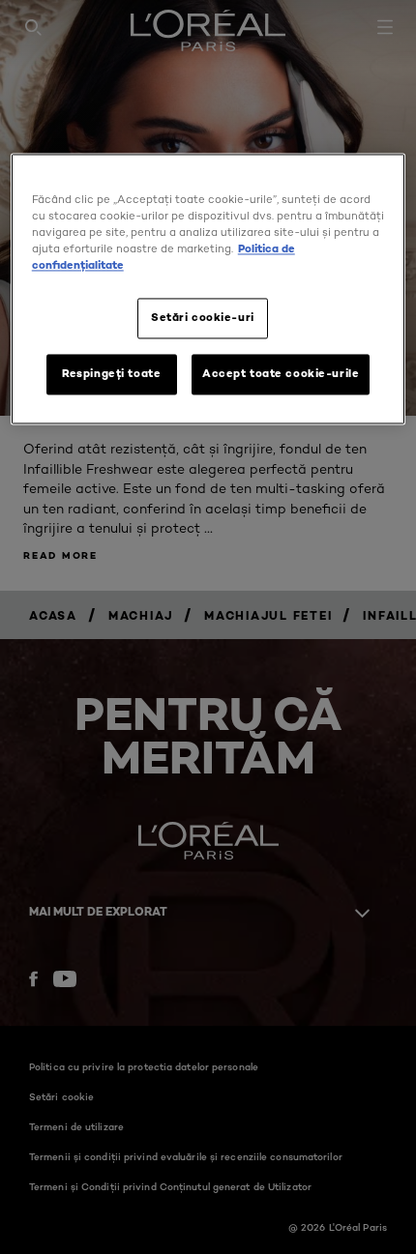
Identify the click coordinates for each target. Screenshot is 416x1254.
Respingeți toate (111, 373)
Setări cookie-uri (202, 317)
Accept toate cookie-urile (280, 373)
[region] (208, 288)
